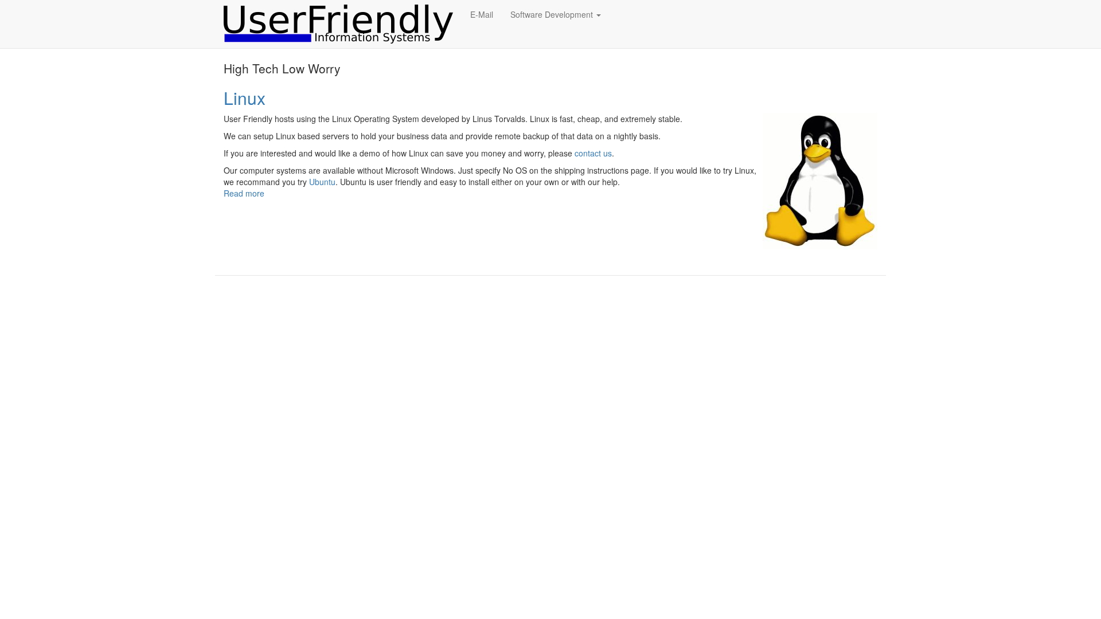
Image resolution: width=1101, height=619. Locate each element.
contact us (593, 153)
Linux (245, 97)
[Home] (343, 24)
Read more (244, 193)
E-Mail (481, 14)
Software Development (552, 14)
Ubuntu (322, 181)
